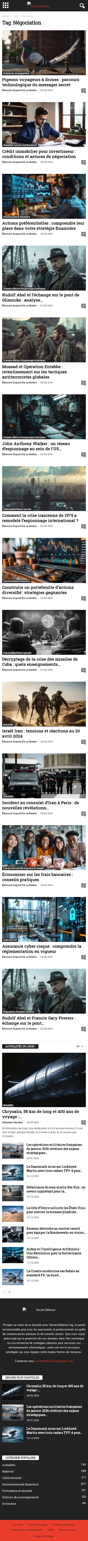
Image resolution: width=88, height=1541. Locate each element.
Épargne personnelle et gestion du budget (23, 868)
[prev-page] (4, 1292)
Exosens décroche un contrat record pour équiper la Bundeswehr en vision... (56, 1230)
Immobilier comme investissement (20, 145)
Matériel (8, 1471)
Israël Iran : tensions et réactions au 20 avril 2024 (41, 733)
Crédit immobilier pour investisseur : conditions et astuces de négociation (39, 153)
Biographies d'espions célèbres (18, 1012)
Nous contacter (68, 1529)
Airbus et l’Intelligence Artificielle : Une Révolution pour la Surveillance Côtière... (53, 1253)
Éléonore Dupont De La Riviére (19, 90)
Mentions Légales (38, 1524)
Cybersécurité (10, 940)
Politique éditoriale (64, 1524)
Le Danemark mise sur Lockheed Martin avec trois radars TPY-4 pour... (54, 1169)
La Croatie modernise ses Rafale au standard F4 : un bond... (52, 1273)
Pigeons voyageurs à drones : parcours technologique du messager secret (40, 82)
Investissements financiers (16, 217)
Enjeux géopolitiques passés (17, 509)
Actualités (8, 725)
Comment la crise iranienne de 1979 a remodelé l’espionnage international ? (40, 518)
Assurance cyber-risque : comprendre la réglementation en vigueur (41, 948)
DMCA (50, 1529)
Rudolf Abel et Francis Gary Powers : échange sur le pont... (38, 1020)
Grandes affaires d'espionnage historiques (24, 289)
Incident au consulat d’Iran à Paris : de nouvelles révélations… (40, 805)
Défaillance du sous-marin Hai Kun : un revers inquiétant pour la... (55, 1189)
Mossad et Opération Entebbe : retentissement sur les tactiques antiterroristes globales (34, 372)
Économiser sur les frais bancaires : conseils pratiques (37, 877)
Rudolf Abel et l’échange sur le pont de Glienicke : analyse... (40, 297)
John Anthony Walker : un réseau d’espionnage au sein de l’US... (36, 446)
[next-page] (9, 1292)
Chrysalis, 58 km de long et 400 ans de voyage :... (40, 1114)
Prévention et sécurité (17, 1491)
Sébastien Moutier (12, 1122)
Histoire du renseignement (16, 73)
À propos (18, 1524)
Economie (9, 1504)
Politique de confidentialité (27, 1529)
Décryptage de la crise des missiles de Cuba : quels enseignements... (40, 661)
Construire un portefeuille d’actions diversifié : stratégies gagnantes (38, 590)
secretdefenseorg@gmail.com (54, 1361)
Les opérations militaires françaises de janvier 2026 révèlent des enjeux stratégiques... (54, 1149)
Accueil (5, 16)
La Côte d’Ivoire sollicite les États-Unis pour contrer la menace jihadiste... (55, 1210)
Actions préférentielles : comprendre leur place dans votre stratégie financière (43, 225)
